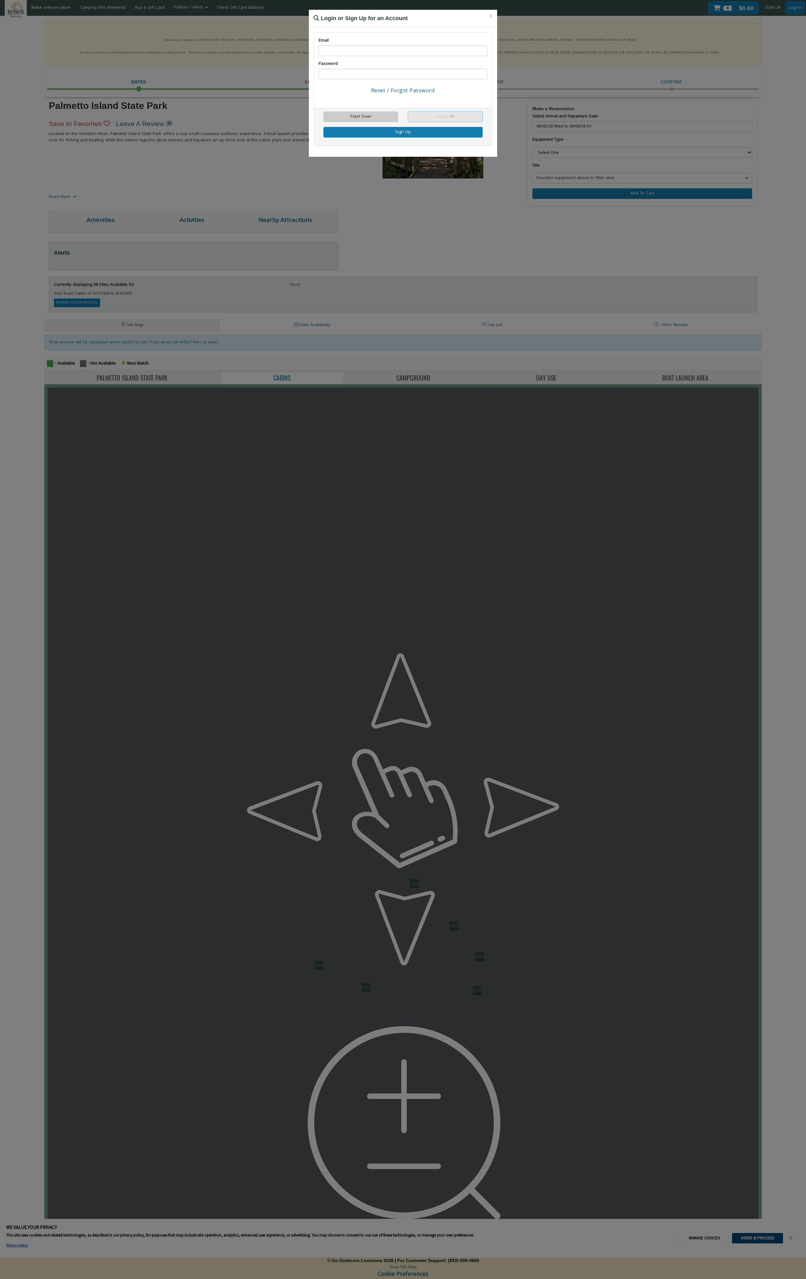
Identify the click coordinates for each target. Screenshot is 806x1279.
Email (324, 40)
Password (328, 64)
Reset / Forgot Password (403, 91)
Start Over (361, 116)
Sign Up (403, 132)
